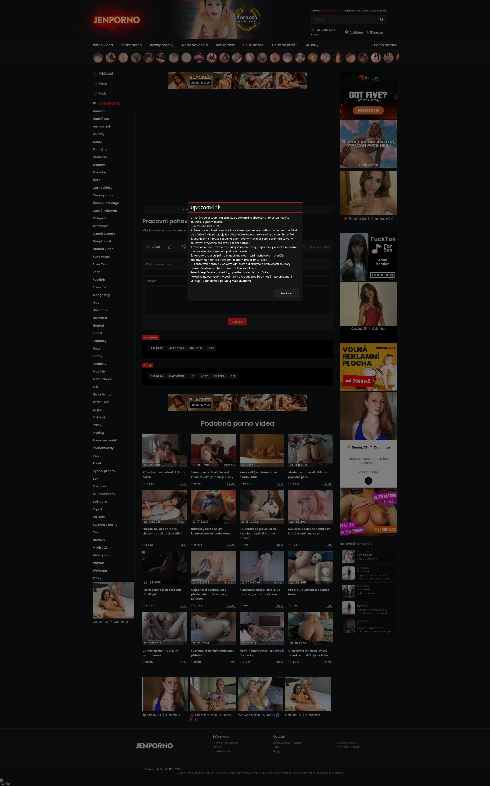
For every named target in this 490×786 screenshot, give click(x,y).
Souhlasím (286, 293)
